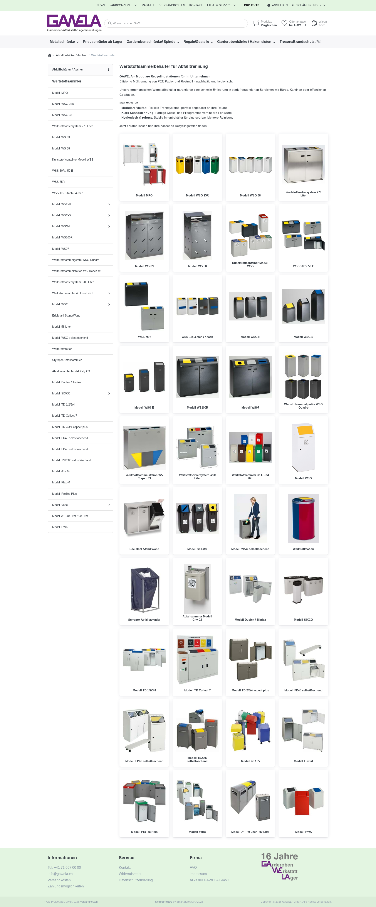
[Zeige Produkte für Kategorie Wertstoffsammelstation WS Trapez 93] (144, 447)
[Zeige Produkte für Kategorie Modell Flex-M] (303, 730)
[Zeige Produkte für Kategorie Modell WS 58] (197, 235)
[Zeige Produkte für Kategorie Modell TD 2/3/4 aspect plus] (250, 659)
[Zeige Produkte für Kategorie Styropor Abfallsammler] (144, 589)
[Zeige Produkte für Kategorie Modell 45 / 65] (250, 730)
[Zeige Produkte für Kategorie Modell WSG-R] (250, 306)
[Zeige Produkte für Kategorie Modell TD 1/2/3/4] (144, 659)
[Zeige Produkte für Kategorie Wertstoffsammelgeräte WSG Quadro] (303, 377)
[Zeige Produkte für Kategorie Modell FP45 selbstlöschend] (144, 730)
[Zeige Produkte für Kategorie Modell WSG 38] (250, 164)
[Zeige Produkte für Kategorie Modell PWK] (303, 801)
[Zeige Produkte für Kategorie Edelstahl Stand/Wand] (144, 518)
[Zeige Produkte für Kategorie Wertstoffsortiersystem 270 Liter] (303, 164)
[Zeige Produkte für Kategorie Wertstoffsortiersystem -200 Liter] (197, 447)
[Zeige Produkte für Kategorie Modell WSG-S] (303, 306)
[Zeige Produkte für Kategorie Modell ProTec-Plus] (144, 801)
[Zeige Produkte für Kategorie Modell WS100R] (197, 377)
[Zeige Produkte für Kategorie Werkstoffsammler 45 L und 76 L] (250, 447)
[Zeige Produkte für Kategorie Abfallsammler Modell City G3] (197, 589)
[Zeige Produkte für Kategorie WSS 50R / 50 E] (303, 235)
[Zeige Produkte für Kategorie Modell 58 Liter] (197, 518)
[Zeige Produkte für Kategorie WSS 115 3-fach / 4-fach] (197, 306)
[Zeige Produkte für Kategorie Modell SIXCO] (303, 589)
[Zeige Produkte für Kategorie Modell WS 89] (144, 235)
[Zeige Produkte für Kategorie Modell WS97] (250, 377)
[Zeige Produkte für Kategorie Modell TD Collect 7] (197, 659)
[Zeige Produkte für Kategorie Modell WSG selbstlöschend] (250, 518)
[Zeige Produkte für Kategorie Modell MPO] (144, 164)
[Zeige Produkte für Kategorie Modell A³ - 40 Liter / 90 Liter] (250, 801)
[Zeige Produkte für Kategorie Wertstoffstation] (303, 518)
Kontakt (196, 5)
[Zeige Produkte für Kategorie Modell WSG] (303, 447)
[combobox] (176, 23)
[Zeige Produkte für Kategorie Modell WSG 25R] (197, 164)
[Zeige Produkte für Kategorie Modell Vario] (197, 801)
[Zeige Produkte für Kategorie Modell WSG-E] (144, 377)
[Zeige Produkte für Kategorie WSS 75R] (144, 306)
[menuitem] (101, 5)
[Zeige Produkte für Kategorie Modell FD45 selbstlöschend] (303, 659)
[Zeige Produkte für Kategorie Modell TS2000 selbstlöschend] (197, 730)
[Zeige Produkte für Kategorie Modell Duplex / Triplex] (250, 589)
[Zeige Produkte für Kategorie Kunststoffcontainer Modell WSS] (250, 235)
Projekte (251, 5)
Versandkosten (89, 901)
